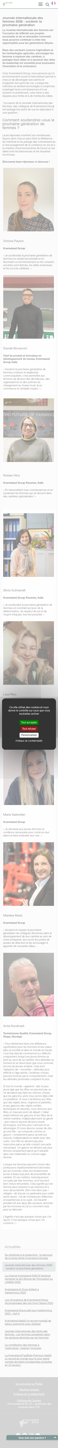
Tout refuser (29, 728)
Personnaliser (29, 735)
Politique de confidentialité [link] (29, 740)
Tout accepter (29, 722)
